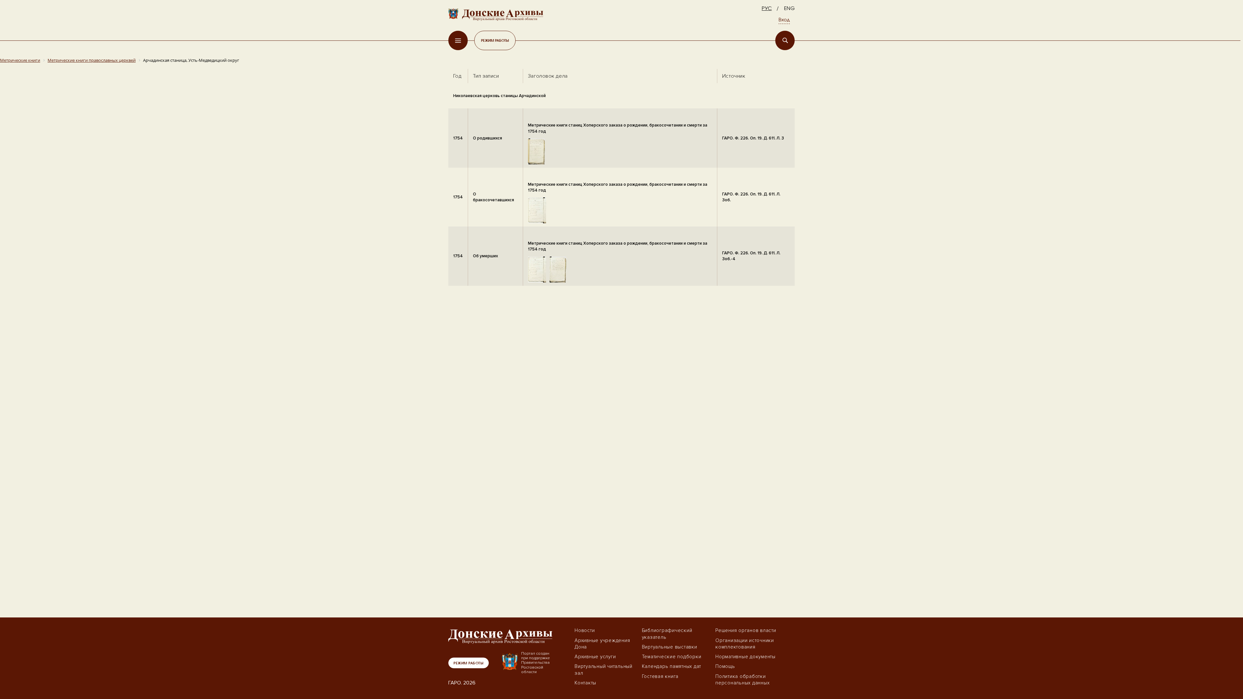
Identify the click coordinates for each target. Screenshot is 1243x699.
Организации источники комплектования (744, 644)
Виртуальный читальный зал (604, 669)
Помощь (725, 666)
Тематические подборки (671, 657)
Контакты (585, 683)
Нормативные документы (745, 657)
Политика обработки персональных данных (742, 679)
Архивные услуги (595, 657)
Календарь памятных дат (671, 666)
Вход (784, 20)
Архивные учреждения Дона (602, 644)
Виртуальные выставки (669, 647)
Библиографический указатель (667, 633)
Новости (585, 630)
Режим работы (495, 40)
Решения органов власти (745, 630)
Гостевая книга (660, 676)
